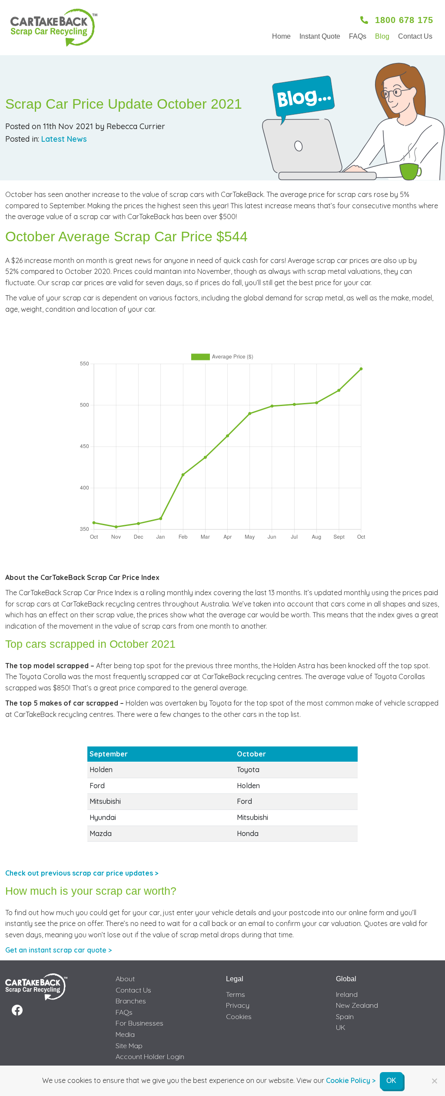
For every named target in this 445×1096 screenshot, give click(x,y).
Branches (131, 1000)
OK (391, 1080)
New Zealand (357, 1005)
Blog (382, 36)
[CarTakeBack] (53, 28)
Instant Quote (319, 36)
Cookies (239, 1016)
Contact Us (415, 36)
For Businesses (139, 1023)
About (125, 978)
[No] (434, 1080)
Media (125, 1034)
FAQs (357, 36)
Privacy (237, 1005)
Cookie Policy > (350, 1080)
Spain (345, 1016)
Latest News (64, 139)
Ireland (347, 994)
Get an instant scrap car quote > (58, 950)
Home (281, 36)
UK (340, 1027)
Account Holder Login (150, 1056)
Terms (235, 994)
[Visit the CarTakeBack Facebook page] (17, 1010)
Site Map (129, 1045)
